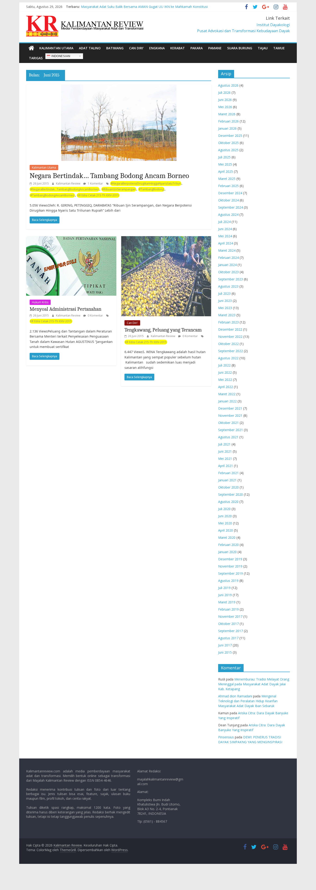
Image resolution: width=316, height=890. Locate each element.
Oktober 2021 (228, 422)
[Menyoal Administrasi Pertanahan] (71, 238)
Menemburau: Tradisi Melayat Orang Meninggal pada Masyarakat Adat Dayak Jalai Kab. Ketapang (253, 684)
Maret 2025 (226, 178)
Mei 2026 (225, 107)
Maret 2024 (226, 250)
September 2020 (230, 494)
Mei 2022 (225, 379)
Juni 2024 (225, 229)
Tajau (263, 48)
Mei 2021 (225, 458)
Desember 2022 (230, 329)
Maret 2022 (226, 394)
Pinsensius (226, 737)
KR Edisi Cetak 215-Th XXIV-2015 (98, 195)
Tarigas (36, 58)
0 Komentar (95, 315)
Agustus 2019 (228, 580)
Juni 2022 (225, 372)
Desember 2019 (230, 559)
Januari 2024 (227, 265)
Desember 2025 (230, 135)
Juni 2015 (225, 652)
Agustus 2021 (228, 437)
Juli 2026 (224, 92)
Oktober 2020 (228, 487)
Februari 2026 (228, 121)
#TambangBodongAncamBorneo (52, 195)
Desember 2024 (230, 193)
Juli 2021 (224, 444)
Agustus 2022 (228, 358)
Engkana (157, 48)
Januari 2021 (227, 480)
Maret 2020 (226, 537)
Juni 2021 (225, 451)
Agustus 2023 (228, 286)
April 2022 (225, 387)
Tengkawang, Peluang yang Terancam (163, 330)
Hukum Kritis (40, 302)
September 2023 (230, 279)
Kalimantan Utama (56, 48)
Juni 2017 (225, 645)
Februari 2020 (228, 544)
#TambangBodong (151, 189)
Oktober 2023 (228, 272)
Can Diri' (132, 323)
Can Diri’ (136, 48)
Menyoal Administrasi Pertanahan (65, 309)
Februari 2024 (228, 257)
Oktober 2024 (228, 200)
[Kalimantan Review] (31, 48)
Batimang (115, 48)
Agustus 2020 (228, 501)
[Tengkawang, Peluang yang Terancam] (166, 238)
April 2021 (225, 466)
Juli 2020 (224, 509)
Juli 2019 (224, 588)
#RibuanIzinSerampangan (119, 189)
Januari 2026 (227, 128)
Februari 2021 (228, 473)
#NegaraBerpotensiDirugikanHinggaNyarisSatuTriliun (146, 183)
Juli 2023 (224, 293)
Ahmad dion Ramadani (235, 696)
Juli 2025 (224, 157)
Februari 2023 (228, 322)
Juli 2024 (224, 221)
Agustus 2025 (228, 150)
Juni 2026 (225, 99)
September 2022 (230, 351)
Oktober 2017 (228, 623)
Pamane (215, 48)
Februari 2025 (228, 186)
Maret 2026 (226, 114)
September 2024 (230, 207)
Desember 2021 (230, 408)
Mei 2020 (225, 523)
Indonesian (60, 56)
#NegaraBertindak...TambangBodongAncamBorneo (64, 189)
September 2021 (230, 430)
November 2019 (230, 566)
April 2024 (225, 243)
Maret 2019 (226, 602)
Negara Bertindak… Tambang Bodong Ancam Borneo (109, 175)
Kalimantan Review (68, 183)
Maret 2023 (226, 315)
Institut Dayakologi (273, 24)
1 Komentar (95, 183)
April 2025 (225, 171)
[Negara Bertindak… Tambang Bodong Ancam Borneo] (119, 87)
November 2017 (230, 616)
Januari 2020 (227, 552)
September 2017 (230, 631)
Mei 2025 (225, 164)
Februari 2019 (228, 609)
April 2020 (225, 530)
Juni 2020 (225, 516)
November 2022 (230, 336)
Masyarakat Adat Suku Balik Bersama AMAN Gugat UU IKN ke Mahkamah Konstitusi (144, 6)
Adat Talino (90, 48)
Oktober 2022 (228, 344)
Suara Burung (239, 48)
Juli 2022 (224, 365)
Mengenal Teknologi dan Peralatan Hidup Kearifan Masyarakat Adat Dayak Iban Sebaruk (248, 701)
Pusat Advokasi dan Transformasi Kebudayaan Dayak (243, 30)
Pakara (196, 48)
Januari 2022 (227, 401)
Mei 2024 (225, 236)
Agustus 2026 (228, 85)
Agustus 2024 (228, 214)
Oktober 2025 (228, 143)
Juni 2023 (225, 300)
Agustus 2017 (228, 638)
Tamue (279, 48)
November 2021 (230, 415)
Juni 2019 (225, 595)
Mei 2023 (225, 308)
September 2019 (230, 573)
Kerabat (177, 48)
